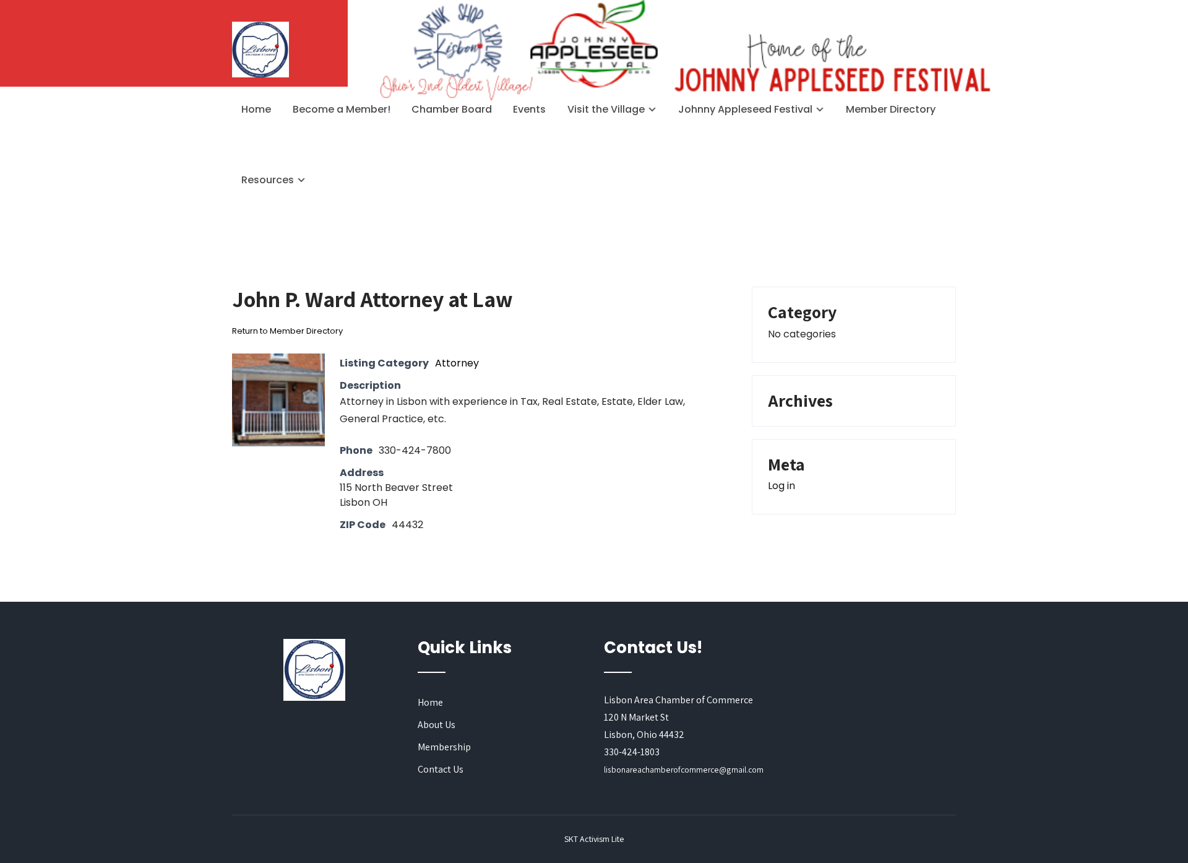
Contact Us (440, 769)
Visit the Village (606, 109)
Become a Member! (341, 109)
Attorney (457, 363)
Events (529, 109)
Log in (781, 486)
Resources (267, 180)
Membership (444, 746)
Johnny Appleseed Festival (745, 109)
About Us (436, 724)
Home (256, 109)
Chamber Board (451, 109)
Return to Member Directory (287, 331)
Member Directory (891, 109)
